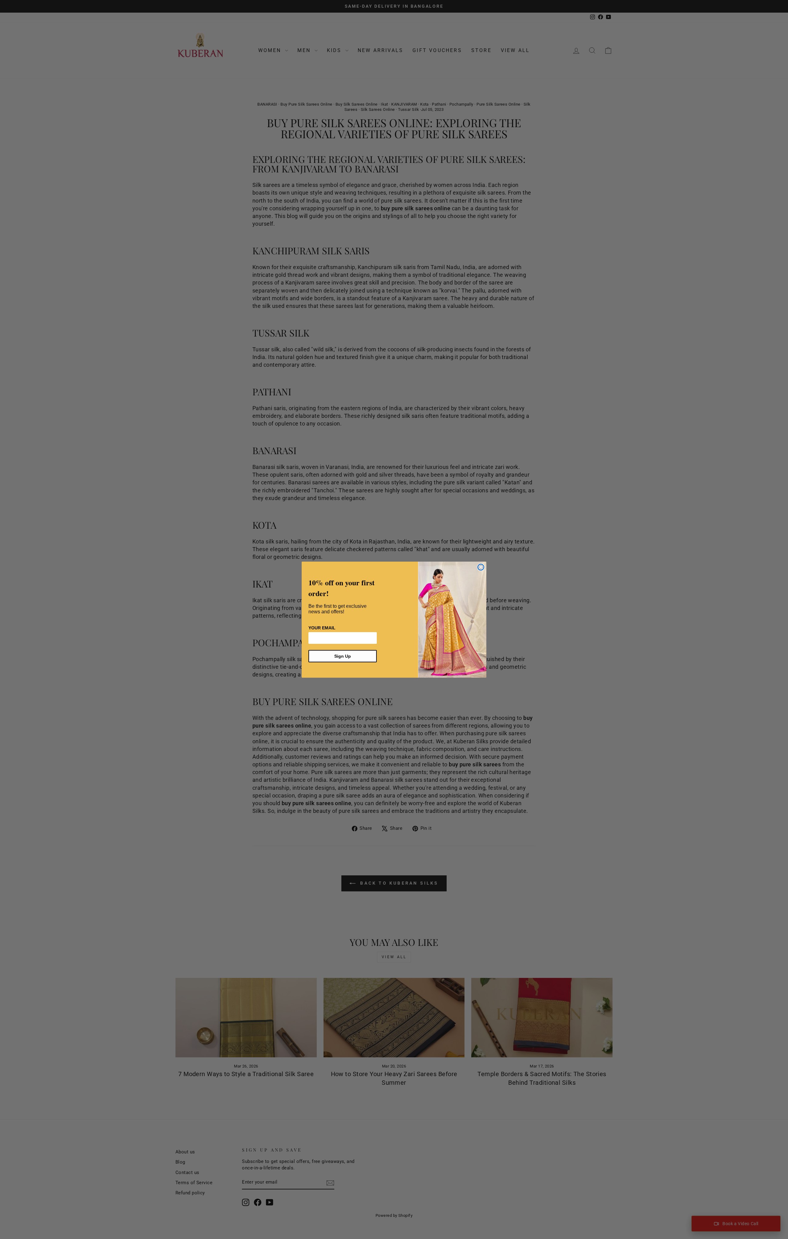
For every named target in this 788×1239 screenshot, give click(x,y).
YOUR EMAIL (322, 627)
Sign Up (342, 656)
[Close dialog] (481, 567)
